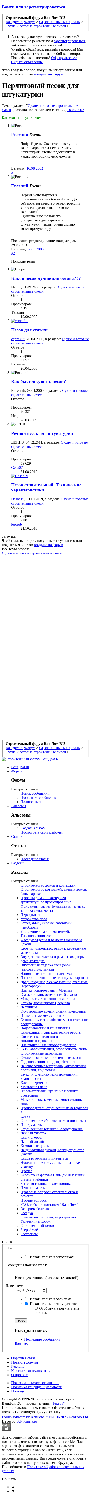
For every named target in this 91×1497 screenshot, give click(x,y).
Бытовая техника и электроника (46, 1183)
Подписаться (31, 802)
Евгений (19, 185)
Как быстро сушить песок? (38, 381)
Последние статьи (35, 859)
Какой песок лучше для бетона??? (46, 278)
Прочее (26, 1171)
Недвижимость (33, 1188)
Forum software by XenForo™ (45, 1417)
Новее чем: (14, 1286)
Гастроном (29, 1234)
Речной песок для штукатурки (42, 433)
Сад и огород (31, 1137)
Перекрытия (30, 915)
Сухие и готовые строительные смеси (32, 553)
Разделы (17, 863)
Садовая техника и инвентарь (44, 1158)
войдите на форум (48, 74)
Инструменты (32, 1125)
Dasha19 (17, 499)
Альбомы (18, 806)
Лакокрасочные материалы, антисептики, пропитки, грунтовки (54, 1068)
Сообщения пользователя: (26, 1265)
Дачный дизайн (33, 1141)
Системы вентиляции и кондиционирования (39, 1038)
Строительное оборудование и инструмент (55, 1120)
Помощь (17, 1391)
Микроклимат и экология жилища (48, 999)
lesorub (16, 524)
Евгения (19, 134)
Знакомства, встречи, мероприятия (48, 1217)
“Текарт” (58, 1403)
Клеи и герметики (35, 1083)
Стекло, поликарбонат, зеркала (45, 1003)
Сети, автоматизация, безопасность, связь (54, 1049)
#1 (13, 173)
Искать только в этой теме (50, 1299)
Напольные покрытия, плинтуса (46, 973)
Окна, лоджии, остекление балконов (50, 994)
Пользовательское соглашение (35, 1383)
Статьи (16, 836)
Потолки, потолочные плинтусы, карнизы (54, 978)
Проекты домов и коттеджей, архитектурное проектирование (46, 900)
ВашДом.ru (20, 767)
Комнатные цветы (35, 1146)
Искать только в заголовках (51, 1257)
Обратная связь (23, 1358)
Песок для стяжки (29, 329)
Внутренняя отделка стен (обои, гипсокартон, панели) (46, 967)
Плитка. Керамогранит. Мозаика (46, 990)
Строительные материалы (41, 1053)
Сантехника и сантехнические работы (51, 1032)
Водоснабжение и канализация (45, 1028)
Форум (16, 771)
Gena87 (17, 468)
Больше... (22, 1344)
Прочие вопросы (34, 1200)
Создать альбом (33, 828)
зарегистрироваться (69, 41)
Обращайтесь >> (64, 58)
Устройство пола (34, 919)
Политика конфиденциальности (36, 1387)
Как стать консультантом (21, 118)
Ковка (25, 1116)
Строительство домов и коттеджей (48, 885)
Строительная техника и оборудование (52, 1129)
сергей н (18, 339)
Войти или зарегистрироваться (33, 6)
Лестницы (29, 1007)
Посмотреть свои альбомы (42, 832)
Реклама (17, 1366)
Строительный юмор (37, 1225)
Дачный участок (33, 1133)
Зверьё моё (29, 1230)
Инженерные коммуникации (43, 1015)
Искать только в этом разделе (53, 1304)
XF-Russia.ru (27, 1421)
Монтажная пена (34, 1087)
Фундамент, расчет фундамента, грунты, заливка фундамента (53, 908)
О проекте (19, 1375)
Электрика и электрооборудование (48, 1045)
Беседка (27, 1213)
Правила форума (24, 1362)
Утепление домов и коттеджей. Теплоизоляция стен (45, 933)
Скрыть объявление (27, 62)
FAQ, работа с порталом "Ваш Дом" (49, 1204)
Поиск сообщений (35, 793)
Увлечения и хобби (36, 1221)
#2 (13, 253)
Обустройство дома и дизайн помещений (53, 1011)
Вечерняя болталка (36, 1209)
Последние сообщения (38, 797)
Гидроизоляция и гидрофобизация (48, 1062)
